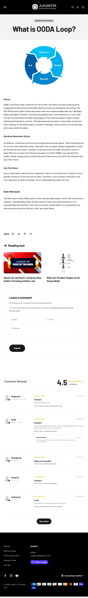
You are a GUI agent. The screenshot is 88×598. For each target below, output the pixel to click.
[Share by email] (30, 234)
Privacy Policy (56, 308)
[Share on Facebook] (13, 234)
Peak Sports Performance (44, 21)
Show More (58, 428)
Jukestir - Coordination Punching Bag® (48, 431)
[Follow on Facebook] (5, 575)
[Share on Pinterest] (24, 234)
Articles (7, 565)
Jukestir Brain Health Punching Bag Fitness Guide (50, 406)
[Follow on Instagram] (11, 575)
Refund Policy (10, 551)
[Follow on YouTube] (16, 575)
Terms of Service (11, 555)
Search (7, 546)
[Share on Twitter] (18, 234)
